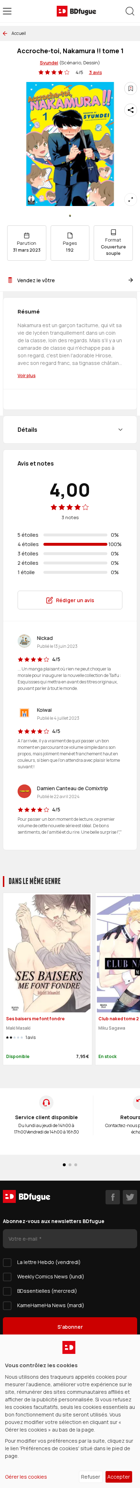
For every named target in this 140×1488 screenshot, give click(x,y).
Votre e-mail (23, 1238)
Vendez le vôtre (36, 280)
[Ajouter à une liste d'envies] (130, 88)
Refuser (90, 1476)
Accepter (118, 1476)
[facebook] (113, 1197)
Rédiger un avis (75, 600)
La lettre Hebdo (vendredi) (49, 1262)
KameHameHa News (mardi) (50, 1305)
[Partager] (130, 110)
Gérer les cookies (26, 1476)
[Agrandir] (130, 199)
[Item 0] (70, 216)
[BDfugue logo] (76, 11)
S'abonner (70, 1326)
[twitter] (130, 1197)
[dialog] (70, 1411)
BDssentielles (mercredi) (47, 1290)
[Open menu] (7, 11)
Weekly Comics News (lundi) (50, 1276)
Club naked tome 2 (118, 1019)
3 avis (95, 72)
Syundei (49, 62)
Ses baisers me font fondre (35, 1019)
